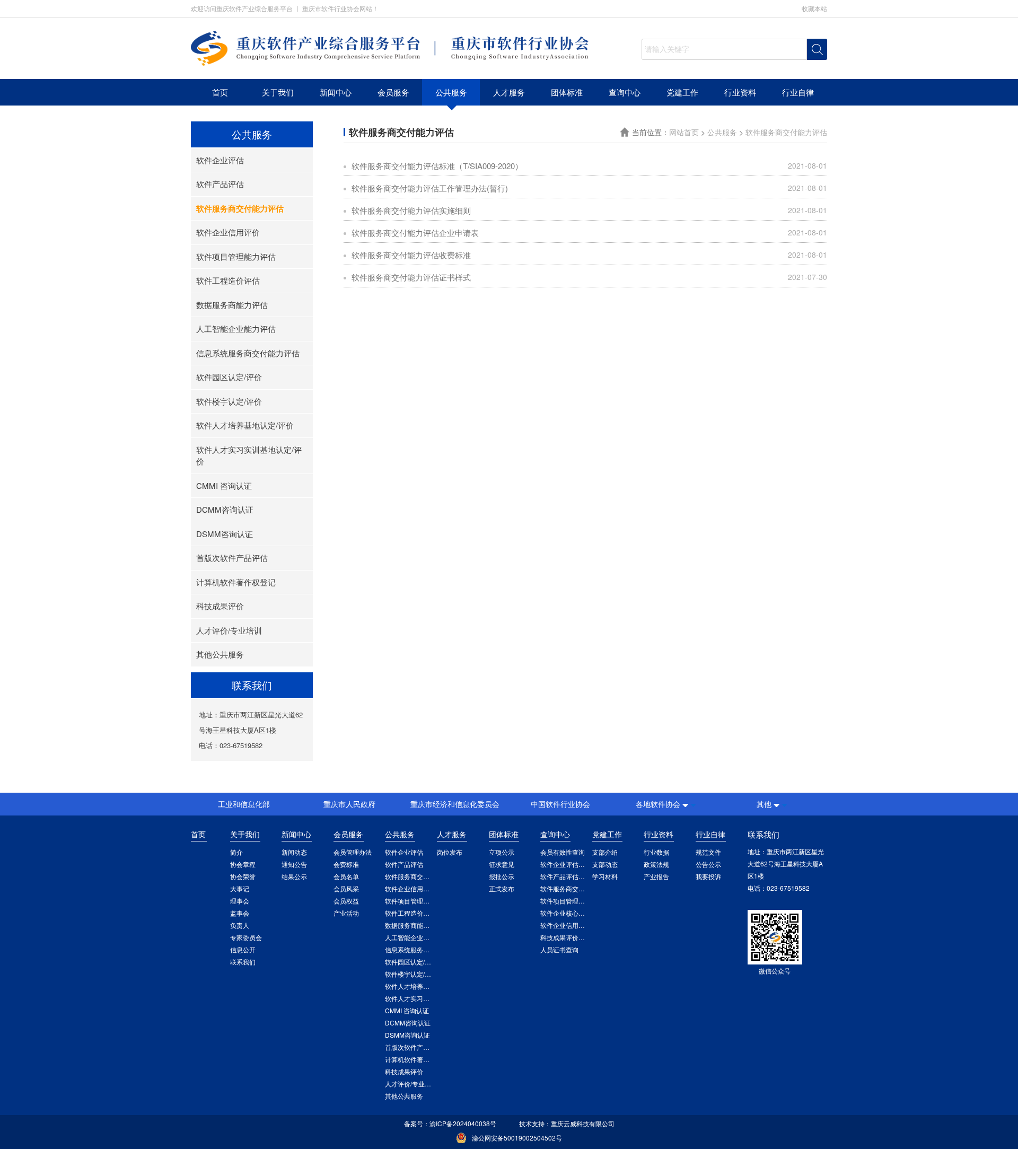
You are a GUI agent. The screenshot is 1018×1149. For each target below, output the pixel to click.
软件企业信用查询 (565, 924)
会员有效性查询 (562, 851)
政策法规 (656, 864)
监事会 (239, 912)
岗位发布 (449, 851)
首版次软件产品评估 (232, 557)
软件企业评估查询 (565, 864)
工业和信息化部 (244, 804)
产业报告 (656, 876)
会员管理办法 (353, 851)
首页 (220, 92)
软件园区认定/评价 (229, 376)
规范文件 (708, 851)
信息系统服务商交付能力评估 (248, 352)
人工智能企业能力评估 (236, 328)
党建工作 (682, 92)
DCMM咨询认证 (224, 509)
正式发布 (501, 888)
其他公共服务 (220, 654)
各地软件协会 (658, 804)
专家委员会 (246, 937)
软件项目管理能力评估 (236, 256)
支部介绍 (605, 851)
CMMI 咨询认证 (224, 485)
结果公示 (294, 876)
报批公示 (501, 876)
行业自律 (798, 92)
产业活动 (346, 912)
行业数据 (656, 851)
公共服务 (451, 92)
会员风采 (346, 888)
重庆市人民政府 (349, 804)
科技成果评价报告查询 (572, 937)
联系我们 (243, 961)
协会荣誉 (243, 876)
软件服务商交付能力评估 (240, 208)
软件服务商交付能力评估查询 (581, 888)
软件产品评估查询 (565, 876)
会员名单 (346, 876)
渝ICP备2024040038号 (462, 1123)
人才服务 (509, 92)
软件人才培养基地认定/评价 (245, 425)
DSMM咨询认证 (224, 533)
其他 (764, 804)
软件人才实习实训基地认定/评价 (249, 455)
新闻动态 (294, 851)
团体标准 (567, 92)
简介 (236, 851)
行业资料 (740, 92)
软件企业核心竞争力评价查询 (581, 912)
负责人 (239, 924)
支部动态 (605, 864)
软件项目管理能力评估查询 (578, 900)
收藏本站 (814, 8)
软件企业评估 (220, 159)
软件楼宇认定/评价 (229, 401)
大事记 (239, 888)
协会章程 (243, 864)
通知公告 (294, 864)
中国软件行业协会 (560, 804)
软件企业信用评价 (228, 232)
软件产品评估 (220, 183)
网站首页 (685, 132)
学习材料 (605, 876)
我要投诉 (708, 876)
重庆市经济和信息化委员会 (454, 804)
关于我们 (278, 92)
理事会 (239, 900)
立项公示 (501, 851)
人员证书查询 (559, 949)
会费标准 (346, 864)
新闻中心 (336, 92)
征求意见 (501, 864)
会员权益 (346, 900)
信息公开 (243, 949)
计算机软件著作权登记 (236, 581)
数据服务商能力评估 (232, 304)
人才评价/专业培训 (229, 630)
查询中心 (624, 92)
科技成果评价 (220, 605)
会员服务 (393, 92)
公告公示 (708, 864)
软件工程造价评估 (228, 280)
